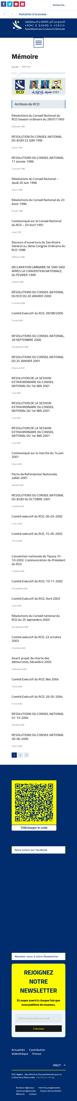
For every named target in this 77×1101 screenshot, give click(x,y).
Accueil (15, 67)
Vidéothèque (20, 1053)
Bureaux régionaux (25, 1088)
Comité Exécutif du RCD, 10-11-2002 (37, 581)
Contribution (37, 1049)
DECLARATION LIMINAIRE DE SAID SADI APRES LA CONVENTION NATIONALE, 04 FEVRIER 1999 (38, 271)
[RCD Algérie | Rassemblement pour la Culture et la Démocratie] (38, 26)
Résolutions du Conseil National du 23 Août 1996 (38, 202)
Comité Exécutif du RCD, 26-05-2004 (37, 696)
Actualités (18, 1049)
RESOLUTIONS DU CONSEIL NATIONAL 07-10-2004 (38, 716)
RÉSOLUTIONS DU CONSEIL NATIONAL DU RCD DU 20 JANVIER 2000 (38, 294)
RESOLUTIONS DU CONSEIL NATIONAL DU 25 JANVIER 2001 (38, 359)
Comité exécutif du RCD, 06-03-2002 (37, 516)
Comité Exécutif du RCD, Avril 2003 (36, 598)
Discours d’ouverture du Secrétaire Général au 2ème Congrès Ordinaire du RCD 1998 (38, 246)
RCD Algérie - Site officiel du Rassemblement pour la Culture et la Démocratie (37, 1075)
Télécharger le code (34, 827)
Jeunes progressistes (26, 1091)
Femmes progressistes (49, 1088)
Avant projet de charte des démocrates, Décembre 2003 (31, 660)
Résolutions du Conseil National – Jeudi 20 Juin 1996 (35, 181)
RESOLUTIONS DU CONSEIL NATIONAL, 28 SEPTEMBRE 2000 (38, 338)
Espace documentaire (50, 1091)
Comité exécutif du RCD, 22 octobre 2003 (36, 639)
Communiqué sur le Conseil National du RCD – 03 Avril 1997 (36, 223)
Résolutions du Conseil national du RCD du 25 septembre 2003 (36, 618)
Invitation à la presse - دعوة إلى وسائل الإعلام (34, 14)
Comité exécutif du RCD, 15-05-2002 (37, 534)
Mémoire (20, 1094)
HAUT (57, 1065)
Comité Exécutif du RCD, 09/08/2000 (37, 313)
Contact (33, 1094)
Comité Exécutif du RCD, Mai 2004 (35, 679)
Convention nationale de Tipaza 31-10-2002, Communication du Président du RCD (38, 560)
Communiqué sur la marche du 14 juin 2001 (38, 455)
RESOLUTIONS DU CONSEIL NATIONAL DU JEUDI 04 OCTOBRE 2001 (38, 497)
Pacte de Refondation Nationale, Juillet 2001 (34, 476)
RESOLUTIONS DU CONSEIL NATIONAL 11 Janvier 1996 (38, 160)
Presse (36, 1053)
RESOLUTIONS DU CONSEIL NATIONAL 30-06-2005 (38, 737)
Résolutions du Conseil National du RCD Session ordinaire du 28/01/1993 (38, 117)
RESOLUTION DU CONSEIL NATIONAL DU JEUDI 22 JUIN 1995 (37, 138)
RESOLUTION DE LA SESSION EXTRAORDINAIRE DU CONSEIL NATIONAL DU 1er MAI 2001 (33, 382)
